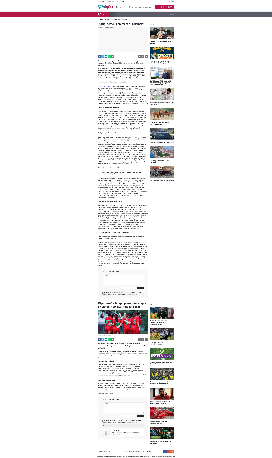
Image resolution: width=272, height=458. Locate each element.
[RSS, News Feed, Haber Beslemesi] (172, 451)
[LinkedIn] (106, 56)
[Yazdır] (112, 56)
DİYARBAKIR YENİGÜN (105, 86)
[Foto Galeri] (173, 1)
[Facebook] (99, 56)
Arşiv (117, 1)
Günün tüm (169, 14)
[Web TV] (169, 1)
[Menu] (157, 7)
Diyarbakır (119, 7)
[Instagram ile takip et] (168, 451)
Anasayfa (102, 19)
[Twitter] (102, 56)
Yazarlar (148, 7)
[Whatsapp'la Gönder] (109, 56)
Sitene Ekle (121, 1)
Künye (130, 451)
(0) (117, 434)
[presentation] (103, 14)
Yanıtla (113, 434)
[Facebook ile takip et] (165, 451)
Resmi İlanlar (139, 7)
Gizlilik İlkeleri (141, 451)
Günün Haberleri (110, 1)
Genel (107, 19)
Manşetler (104, 1)
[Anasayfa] (99, 1)
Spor (125, 7)
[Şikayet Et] (141, 434)
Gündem (130, 7)
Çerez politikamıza (167, 456)
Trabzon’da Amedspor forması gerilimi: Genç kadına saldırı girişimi (132, 14)
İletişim (135, 451)
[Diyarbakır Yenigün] (105, 7)
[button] (139, 56)
